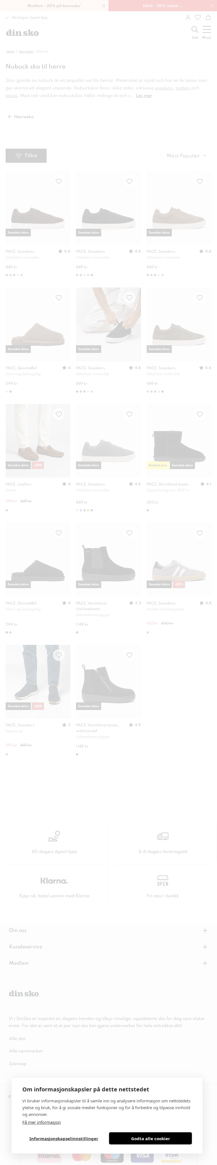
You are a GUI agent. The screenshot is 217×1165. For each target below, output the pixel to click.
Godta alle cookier (150, 1138)
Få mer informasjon (41, 1122)
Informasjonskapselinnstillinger (63, 1138)
